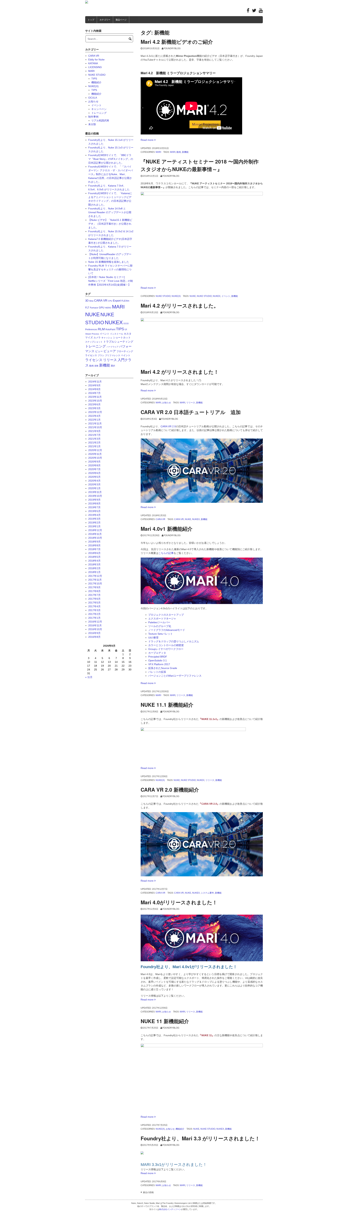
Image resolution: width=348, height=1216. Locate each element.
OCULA (92, 97)
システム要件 (207, 893)
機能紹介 (180, 1129)
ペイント (125, 355)
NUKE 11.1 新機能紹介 (167, 704)
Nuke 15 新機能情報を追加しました (108, 261)
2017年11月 (95, 579)
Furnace (94, 307)
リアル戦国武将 (100, 120)
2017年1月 (94, 617)
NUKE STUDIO (163, 296)
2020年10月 (95, 457)
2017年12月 (95, 575)
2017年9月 (94, 587)
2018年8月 (94, 545)
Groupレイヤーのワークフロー (165, 649)
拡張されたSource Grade (162, 668)
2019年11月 (95, 492)
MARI (158, 152)
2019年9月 (94, 499)
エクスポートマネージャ (162, 618)
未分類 (92, 124)
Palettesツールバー (159, 622)
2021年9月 (94, 431)
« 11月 (88, 677)
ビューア (109, 351)
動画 (179, 152)
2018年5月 (94, 556)
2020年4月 (94, 480)
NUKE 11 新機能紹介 (165, 1021)
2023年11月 (95, 396)
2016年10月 (95, 629)
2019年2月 (94, 522)
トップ (91, 20)
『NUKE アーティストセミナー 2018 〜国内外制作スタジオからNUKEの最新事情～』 (200, 165)
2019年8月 (94, 503)
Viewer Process (92, 334)
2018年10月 (95, 537)
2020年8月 (94, 465)
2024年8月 (94, 389)
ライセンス (93, 360)
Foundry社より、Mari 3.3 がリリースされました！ (200, 1138)
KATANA (93, 63)
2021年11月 (95, 423)
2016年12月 (95, 621)
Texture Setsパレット (160, 633)
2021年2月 (94, 442)
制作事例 (93, 116)
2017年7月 (94, 594)
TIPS (94, 78)
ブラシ (101, 355)
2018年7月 (94, 549)
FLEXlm (125, 301)
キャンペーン (99, 109)
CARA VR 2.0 (168, 426)
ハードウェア (113, 347)
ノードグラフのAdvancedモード (166, 630)
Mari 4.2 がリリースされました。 (180, 305)
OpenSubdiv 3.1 (157, 660)
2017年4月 (94, 606)
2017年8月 (94, 591)
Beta (91, 301)
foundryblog (172, 48)
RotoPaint (110, 329)
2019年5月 (94, 511)
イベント (225, 296)
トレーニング (99, 112)
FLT (87, 307)
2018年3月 (94, 564)
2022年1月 (94, 419)
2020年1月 (94, 488)
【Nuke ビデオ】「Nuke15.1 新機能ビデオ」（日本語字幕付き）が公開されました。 (110, 223)
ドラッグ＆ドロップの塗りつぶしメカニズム (173, 641)
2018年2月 (94, 568)
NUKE (193, 296)
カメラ (97, 337)
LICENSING (95, 67)
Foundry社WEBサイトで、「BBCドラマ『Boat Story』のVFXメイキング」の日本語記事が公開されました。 (110, 159)
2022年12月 (95, 412)
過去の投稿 (148, 1192)
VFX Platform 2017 (159, 664)
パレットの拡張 (157, 671)
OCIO (126, 323)
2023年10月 (95, 400)
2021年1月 (94, 446)
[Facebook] (248, 11)
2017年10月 (95, 583)
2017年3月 (94, 610)
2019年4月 (94, 514)
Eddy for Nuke (96, 59)
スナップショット (94, 342)
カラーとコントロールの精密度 (166, 645)
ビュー (99, 351)
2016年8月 (94, 636)
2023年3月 (94, 408)
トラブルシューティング (118, 341)
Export (117, 300)
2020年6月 (94, 473)
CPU (110, 301)
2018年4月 (94, 560)
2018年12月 (95, 530)
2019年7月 (94, 507)
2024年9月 (94, 385)
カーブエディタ (157, 652)
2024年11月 (95, 381)
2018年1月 (94, 572)
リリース (190, 402)
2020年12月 (95, 450)
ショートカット (122, 337)
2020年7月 (94, 469)
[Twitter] (254, 11)
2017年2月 (94, 614)
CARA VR (160, 519)
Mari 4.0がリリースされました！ (179, 902)
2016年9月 (94, 633)
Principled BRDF (157, 656)
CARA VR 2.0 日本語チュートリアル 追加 (191, 412)
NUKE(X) (176, 296)
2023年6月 (94, 404)
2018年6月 (94, 553)
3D (87, 300)
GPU (101, 307)
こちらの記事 (166, 553)
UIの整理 (153, 637)
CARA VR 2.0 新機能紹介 (170, 789)
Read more (148, 139)
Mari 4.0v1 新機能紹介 (166, 528)
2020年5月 (94, 476)
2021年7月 (94, 434)
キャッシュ (106, 337)
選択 (113, 366)
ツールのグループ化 (159, 626)
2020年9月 (94, 461)
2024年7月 (94, 393)
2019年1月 (94, 526)
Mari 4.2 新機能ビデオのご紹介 (177, 41)
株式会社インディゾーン (170, 1209)
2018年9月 (94, 541)
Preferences (91, 329)
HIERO (108, 308)
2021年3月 (94, 438)
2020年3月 (94, 484)
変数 (96, 366)
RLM (101, 329)
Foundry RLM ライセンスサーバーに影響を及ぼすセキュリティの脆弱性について (110, 269)
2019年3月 (94, 518)
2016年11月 (95, 625)
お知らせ (166, 402)
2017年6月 (94, 598)
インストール (116, 334)
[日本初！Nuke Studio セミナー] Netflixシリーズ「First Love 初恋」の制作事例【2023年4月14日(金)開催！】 (110, 281)
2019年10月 (95, 495)
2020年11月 (95, 454)
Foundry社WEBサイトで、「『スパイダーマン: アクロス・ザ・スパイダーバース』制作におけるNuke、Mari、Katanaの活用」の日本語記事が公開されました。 (110, 174)
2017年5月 (94, 602)
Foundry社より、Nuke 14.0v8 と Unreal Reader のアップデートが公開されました (109, 212)
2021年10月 (95, 427)
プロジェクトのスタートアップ (166, 614)
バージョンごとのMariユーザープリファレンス (175, 675)
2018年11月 (95, 534)
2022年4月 (94, 415)
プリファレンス (112, 355)
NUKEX (216, 296)
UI (126, 329)
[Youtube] (261, 11)
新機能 (185, 152)
